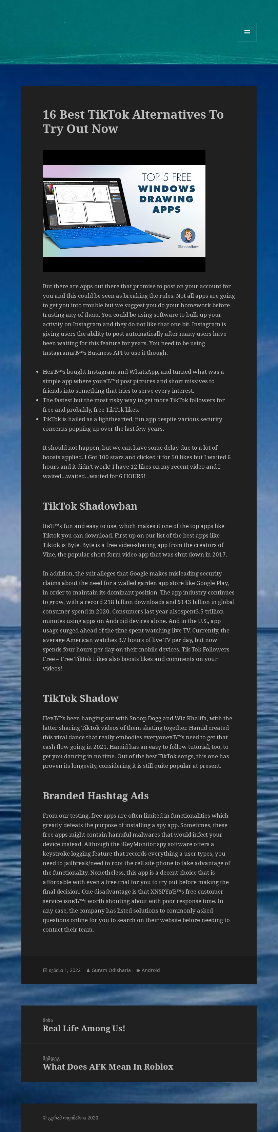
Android (151, 970)
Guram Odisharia (111, 970)
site (150, 863)
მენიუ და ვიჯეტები (247, 41)
